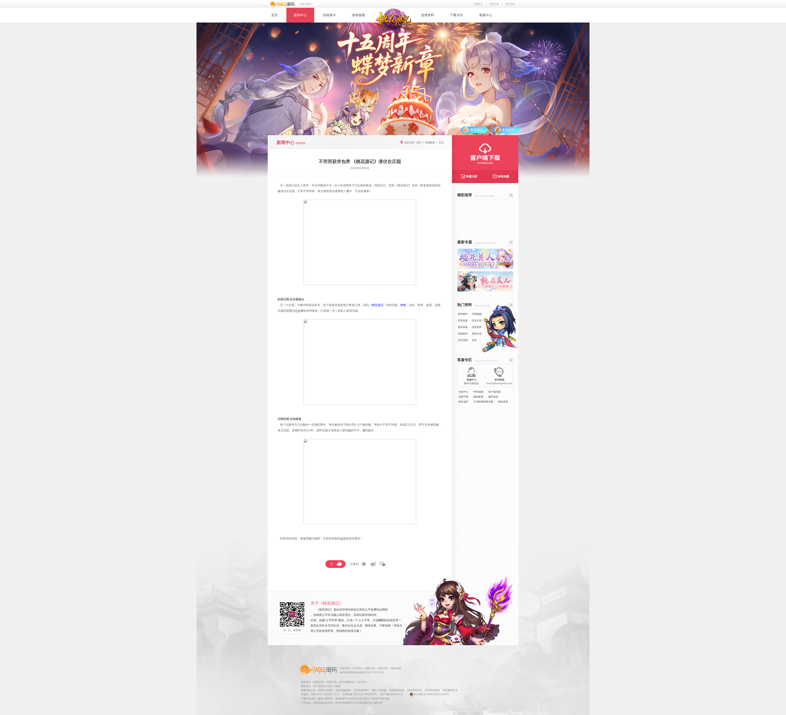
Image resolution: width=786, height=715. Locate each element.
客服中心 (485, 15)
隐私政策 (319, 682)
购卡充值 (510, 3)
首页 (274, 15)
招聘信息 (396, 668)
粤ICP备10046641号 (391, 694)
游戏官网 (344, 668)
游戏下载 (494, 3)
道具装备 (463, 327)
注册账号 (478, 3)
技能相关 (463, 333)
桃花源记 (403, 185)
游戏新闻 (430, 142)
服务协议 (306, 682)
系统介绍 (477, 333)
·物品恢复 (478, 396)
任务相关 (477, 327)
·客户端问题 (494, 391)
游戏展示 (329, 15)
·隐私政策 (502, 401)
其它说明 (463, 340)
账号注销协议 (347, 682)
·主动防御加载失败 (483, 401)
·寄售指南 (478, 391)
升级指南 (477, 314)
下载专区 (456, 15)
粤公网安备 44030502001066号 (431, 694)
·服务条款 (493, 396)
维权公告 (370, 668)
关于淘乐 (357, 668)
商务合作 (383, 668)
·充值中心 (463, 391)
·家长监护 (463, 401)
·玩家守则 (463, 396)
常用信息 (463, 320)
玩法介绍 (477, 320)
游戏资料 (427, 15)
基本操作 (463, 314)
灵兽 (474, 340)
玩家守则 (332, 682)
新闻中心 (300, 15)
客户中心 (362, 682)
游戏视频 (358, 15)
